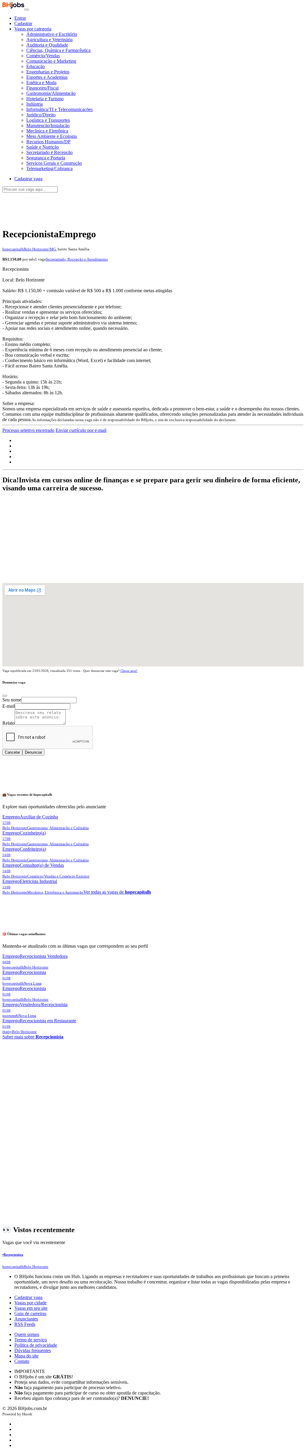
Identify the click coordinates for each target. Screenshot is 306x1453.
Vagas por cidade (30, 1302)
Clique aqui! (128, 670)
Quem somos (26, 1334)
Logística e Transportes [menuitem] (48, 120)
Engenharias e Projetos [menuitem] (47, 71)
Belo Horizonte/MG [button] (40, 249)
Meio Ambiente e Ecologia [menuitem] (51, 136)
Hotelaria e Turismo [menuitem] (45, 98)
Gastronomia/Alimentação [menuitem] (51, 93)
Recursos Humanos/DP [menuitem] (48, 141)
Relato (8, 723)
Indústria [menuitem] (34, 104)
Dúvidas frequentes (32, 1350)
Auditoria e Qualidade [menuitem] (47, 44)
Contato (21, 1361)
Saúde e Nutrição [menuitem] (42, 147)
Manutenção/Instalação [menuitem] (48, 125)
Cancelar (12, 752)
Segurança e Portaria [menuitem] (45, 157)
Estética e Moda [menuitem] (41, 82)
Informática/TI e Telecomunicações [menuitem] (59, 109)
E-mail (8, 706)
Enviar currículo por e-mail (81, 430)
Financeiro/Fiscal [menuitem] (42, 87)
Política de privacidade (35, 1345)
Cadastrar (23, 23)
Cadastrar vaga (28, 1297)
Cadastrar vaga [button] (28, 178)
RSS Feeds (24, 1324)
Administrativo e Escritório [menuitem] (51, 34)
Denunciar (33, 752)
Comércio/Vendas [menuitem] (43, 55)
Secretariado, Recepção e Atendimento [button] (77, 259)
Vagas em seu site (31, 1308)
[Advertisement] (153, 206)
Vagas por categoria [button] (32, 28)
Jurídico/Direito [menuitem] (41, 114)
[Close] (4, 696)
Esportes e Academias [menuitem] (47, 77)
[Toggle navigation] (26, 9)
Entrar (20, 18)
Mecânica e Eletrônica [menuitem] (47, 130)
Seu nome (11, 699)
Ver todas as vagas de (117, 892)
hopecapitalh (13, 249)
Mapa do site (26, 1355)
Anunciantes (26, 1318)
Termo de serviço (30, 1339)
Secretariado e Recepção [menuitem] (49, 152)
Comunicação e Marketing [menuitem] (51, 61)
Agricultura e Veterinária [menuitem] (49, 39)
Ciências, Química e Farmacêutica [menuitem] (58, 50)
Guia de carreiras (30, 1313)
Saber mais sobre (32, 1036)
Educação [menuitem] (35, 66)
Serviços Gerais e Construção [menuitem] (54, 163)
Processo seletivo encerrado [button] (28, 430)
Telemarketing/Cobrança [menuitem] (49, 168)
